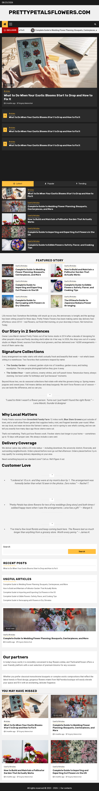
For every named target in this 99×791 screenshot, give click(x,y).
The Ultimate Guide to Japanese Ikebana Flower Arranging (77, 303)
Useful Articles (34, 203)
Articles (12, 114)
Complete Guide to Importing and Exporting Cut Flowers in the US (28, 288)
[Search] (95, 24)
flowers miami (45, 679)
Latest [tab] (19, 183)
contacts (68, 788)
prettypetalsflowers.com (49, 12)
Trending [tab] (82, 183)
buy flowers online (57, 662)
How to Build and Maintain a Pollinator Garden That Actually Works (79, 272)
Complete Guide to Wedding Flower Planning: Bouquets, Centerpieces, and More (52, 30)
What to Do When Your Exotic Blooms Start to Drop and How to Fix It (44, 117)
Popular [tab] (50, 183)
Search (6, 547)
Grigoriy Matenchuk (26, 103)
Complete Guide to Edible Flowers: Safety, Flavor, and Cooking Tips (79, 288)
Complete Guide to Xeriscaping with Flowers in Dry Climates (30, 303)
